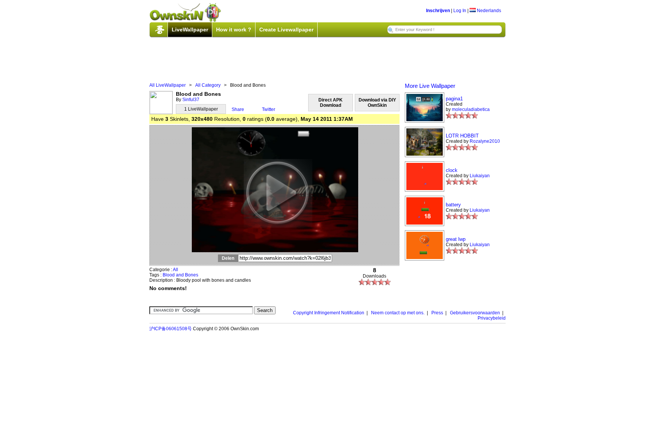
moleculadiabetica (471, 109)
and (180, 275)
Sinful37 (190, 99)
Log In (459, 10)
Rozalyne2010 (485, 141)
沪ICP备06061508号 (170, 328)
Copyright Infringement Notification (328, 312)
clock (452, 170)
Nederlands (488, 10)
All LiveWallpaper (167, 85)
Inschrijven (438, 10)
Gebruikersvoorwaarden (475, 312)
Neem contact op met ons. (398, 312)
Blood (169, 275)
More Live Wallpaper (430, 86)
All (175, 269)
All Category (208, 85)
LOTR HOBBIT (462, 136)
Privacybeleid (492, 318)
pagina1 (454, 98)
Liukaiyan (480, 175)
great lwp (455, 239)
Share (238, 109)
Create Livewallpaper (286, 30)
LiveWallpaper (190, 30)
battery (453, 205)
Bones (191, 275)
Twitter (268, 109)
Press (437, 312)
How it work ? (233, 30)
